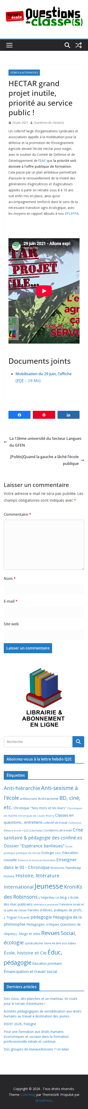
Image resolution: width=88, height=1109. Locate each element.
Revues (50, 933)
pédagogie (41, 917)
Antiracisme (48, 798)
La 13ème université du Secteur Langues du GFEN (45, 442)
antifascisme (28, 799)
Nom (10, 578)
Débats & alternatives (24, 72)
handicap (73, 867)
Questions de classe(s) (49, 123)
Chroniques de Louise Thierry (36, 815)
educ (58, 853)
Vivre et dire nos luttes (60, 943)
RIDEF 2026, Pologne (20, 1024)
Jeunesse (48, 886)
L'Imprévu (46, 897)
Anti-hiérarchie (22, 788)
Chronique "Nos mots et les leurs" (39, 808)
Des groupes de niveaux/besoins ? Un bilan (36, 1049)
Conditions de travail (57, 830)
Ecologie (48, 852)
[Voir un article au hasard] (78, 45)
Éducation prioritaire (47, 963)
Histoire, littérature (37, 875)
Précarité (24, 917)
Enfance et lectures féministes (36, 860)
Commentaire (17, 514)
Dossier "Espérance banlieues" (34, 846)
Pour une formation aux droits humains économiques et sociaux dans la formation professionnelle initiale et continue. (36, 1036)
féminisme (57, 868)
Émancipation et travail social (30, 971)
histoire (9, 876)
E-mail (11, 601)
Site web (11, 624)
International (19, 886)
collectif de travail (55, 823)
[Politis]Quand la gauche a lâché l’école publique (44, 460)
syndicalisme (34, 943)
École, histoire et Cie (25, 953)
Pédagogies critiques (42, 924)
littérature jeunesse (46, 904)
